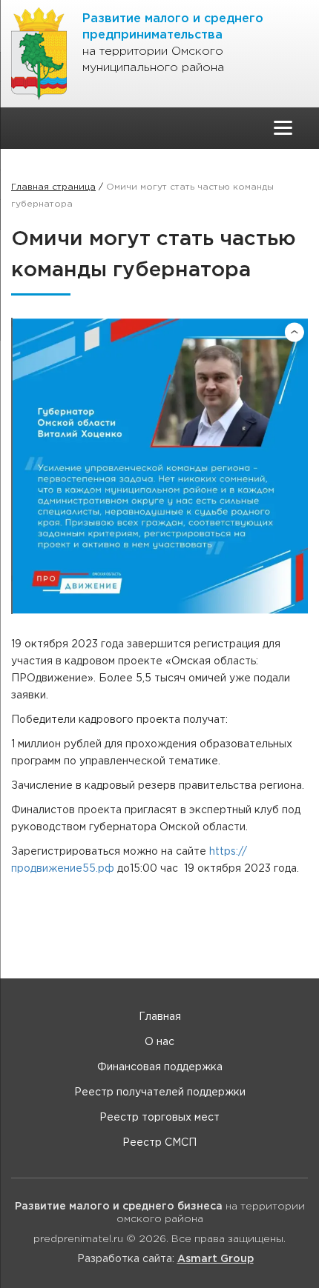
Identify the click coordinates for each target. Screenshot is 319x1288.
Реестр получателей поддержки (160, 1092)
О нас (159, 1042)
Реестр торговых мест (159, 1117)
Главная (160, 1016)
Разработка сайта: (165, 1259)
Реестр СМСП (159, 1142)
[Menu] (283, 127)
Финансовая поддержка (160, 1067)
